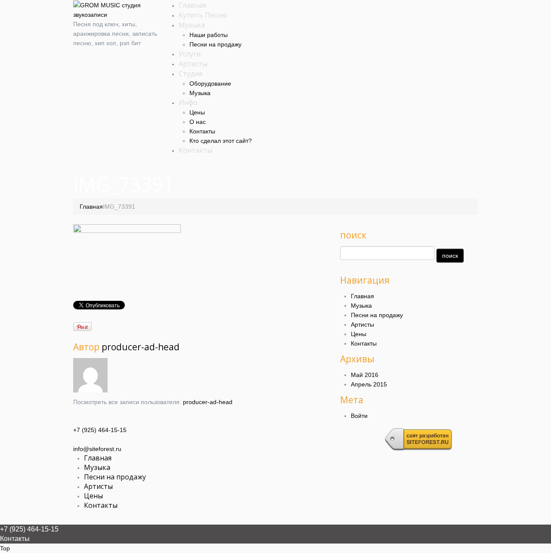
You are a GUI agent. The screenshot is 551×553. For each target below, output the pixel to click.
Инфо (188, 102)
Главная (192, 5)
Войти (359, 415)
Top (5, 548)
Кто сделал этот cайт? (220, 140)
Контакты (202, 131)
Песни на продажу (215, 44)
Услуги (190, 54)
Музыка (192, 25)
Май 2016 (364, 374)
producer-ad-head (141, 347)
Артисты (193, 63)
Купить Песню (203, 15)
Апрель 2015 (369, 384)
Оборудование (210, 83)
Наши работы (208, 34)
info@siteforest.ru (97, 448)
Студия (190, 73)
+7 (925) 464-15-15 (100, 429)
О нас (197, 121)
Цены (197, 112)
